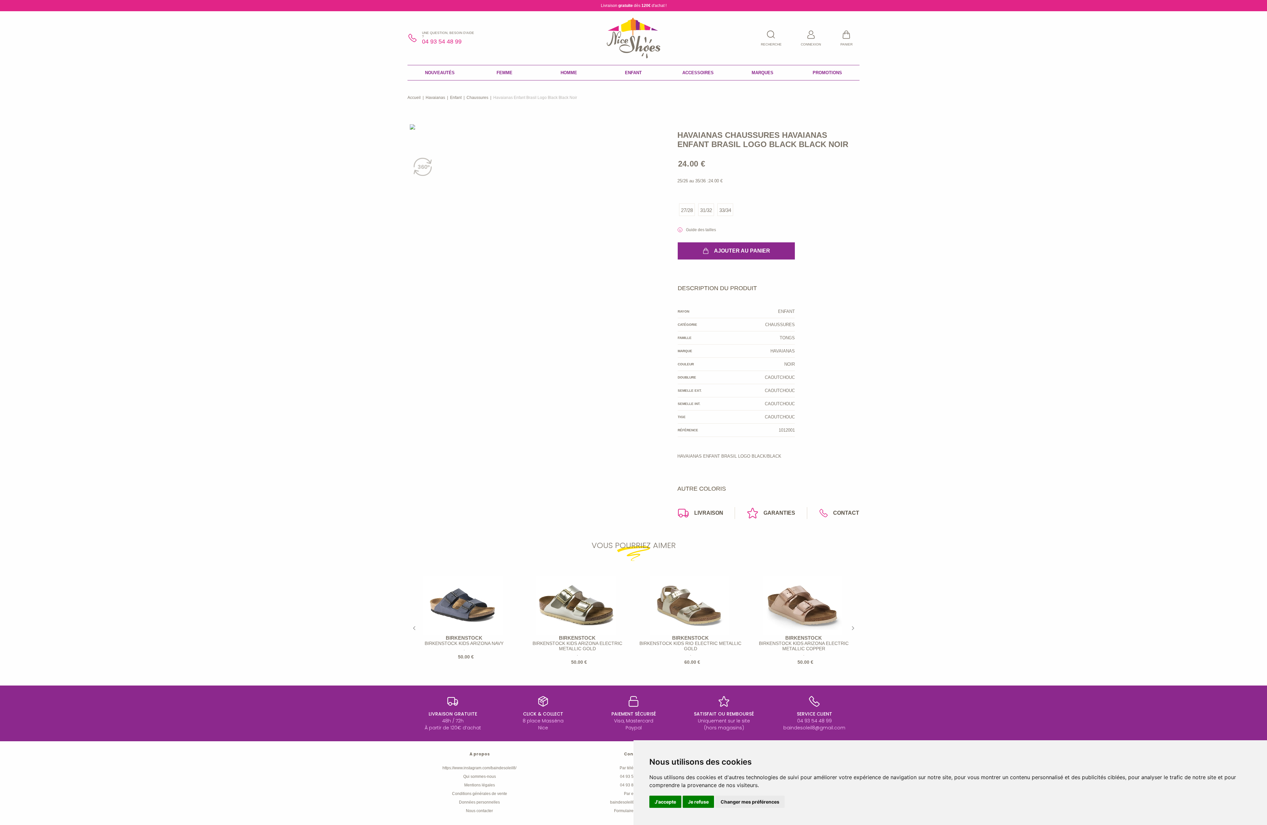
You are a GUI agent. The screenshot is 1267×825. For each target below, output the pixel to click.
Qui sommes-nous (479, 776)
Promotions (827, 72)
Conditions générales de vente (479, 793)
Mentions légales (479, 785)
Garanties (779, 513)
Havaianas (435, 97)
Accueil (414, 97)
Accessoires (698, 72)
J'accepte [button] (665, 802)
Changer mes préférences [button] (750, 802)
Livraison (708, 513)
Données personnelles (479, 802)
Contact (846, 513)
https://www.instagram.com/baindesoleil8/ (479, 768)
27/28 (687, 210)
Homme (569, 72)
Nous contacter (479, 811)
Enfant (633, 72)
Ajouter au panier (742, 251)
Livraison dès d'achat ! (633, 5)
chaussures (477, 97)
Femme (504, 72)
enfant (456, 97)
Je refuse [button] (698, 802)
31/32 (706, 210)
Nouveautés (440, 72)
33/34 (725, 210)
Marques (762, 72)
